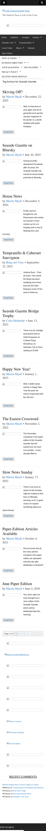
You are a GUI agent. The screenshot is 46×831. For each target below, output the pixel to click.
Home (4, 37)
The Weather (31, 67)
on (11, 785)
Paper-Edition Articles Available (20, 531)
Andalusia (14, 37)
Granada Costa (7, 42)
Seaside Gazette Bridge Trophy (20, 313)
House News (12, 196)
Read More (8, 132)
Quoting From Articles (14, 76)
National (31, 48)
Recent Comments (23, 776)
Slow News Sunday (17, 472)
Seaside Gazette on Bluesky (17, 147)
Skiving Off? (12, 91)
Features (36, 37)
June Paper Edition (17, 583)
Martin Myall (14, 97)
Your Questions (10, 67)
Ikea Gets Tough (19, 791)
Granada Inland (25, 42)
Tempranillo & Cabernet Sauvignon (21, 255)
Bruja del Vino (15, 262)
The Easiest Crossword (20, 418)
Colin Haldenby (15, 320)
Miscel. (19, 48)
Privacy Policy (10, 72)
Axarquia (25, 37)
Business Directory (12, 62)
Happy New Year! (16, 369)
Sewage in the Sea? (21, 797)
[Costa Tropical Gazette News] (16, 9)
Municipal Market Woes (22, 794)
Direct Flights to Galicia (30, 785)
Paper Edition (7, 53)
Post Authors (9, 58)
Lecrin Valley (7, 48)
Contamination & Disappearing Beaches (28, 788)
